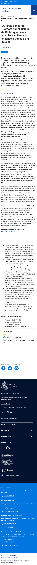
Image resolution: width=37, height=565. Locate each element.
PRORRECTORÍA (7, 436)
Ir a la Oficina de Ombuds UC (12, 545)
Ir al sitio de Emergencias (11, 511)
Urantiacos (15, 557)
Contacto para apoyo (10, 523)
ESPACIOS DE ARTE (8, 424)
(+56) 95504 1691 (9, 539)
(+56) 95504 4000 (9, 496)
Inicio (2, 16)
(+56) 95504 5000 (9, 508)
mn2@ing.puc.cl (10, 231)
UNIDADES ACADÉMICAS (10, 419)
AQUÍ (29, 326)
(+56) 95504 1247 (9, 542)
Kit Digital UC (11, 562)
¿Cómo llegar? (5, 404)
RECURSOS (5, 430)
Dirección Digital (11, 555)
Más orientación (8, 527)
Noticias (10, 16)
